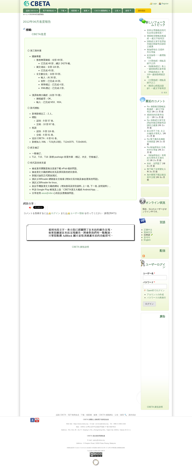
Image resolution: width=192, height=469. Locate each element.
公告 (116, 11)
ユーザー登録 (77, 213)
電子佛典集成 (48, 11)
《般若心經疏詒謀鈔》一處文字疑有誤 (156, 86)
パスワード (149, 282)
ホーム (25, 14)
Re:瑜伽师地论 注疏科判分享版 (156, 148)
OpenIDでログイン (156, 290)
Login (155, 4)
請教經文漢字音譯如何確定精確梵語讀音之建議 (156, 44)
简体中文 (148, 232)
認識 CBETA (31, 11)
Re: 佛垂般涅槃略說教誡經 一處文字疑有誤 (156, 109)
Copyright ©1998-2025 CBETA (96, 450)
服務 (85, 11)
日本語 (147, 235)
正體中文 (148, 230)
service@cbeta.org (101, 424)
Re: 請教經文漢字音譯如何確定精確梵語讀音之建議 (156, 122)
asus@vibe (47, 193)
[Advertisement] (80, 233)
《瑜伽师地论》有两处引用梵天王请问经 (156, 157)
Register (165, 4)
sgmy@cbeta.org (99, 440)
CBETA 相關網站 (101, 11)
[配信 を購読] (155, 256)
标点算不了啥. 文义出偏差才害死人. (156, 132)
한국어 (147, 237)
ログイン (55, 213)
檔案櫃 (74, 11)
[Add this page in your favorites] (30, 208)
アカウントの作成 (155, 294)
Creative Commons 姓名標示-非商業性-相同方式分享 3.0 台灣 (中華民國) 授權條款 (98, 447)
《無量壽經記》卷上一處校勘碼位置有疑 (156, 67)
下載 (62, 11)
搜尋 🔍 (128, 11)
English (147, 240)
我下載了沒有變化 (155, 169)
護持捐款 (141, 11)
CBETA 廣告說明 (80, 247)
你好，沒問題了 (154, 163)
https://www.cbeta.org (81, 424)
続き (165, 92)
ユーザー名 (149, 273)
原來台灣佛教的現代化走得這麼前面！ (156, 31)
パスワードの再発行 (156, 297)
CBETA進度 (39, 34)
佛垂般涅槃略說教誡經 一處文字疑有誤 (156, 37)
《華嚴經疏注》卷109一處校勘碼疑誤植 (156, 74)
